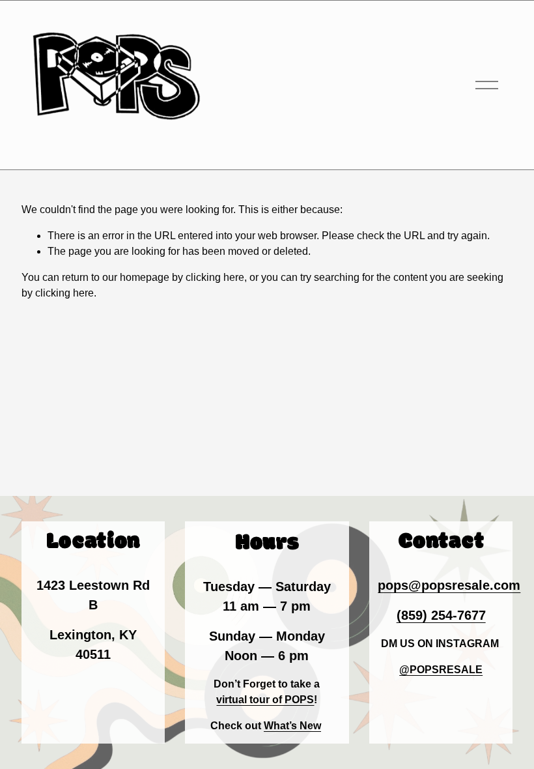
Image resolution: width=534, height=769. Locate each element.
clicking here (215, 277)
